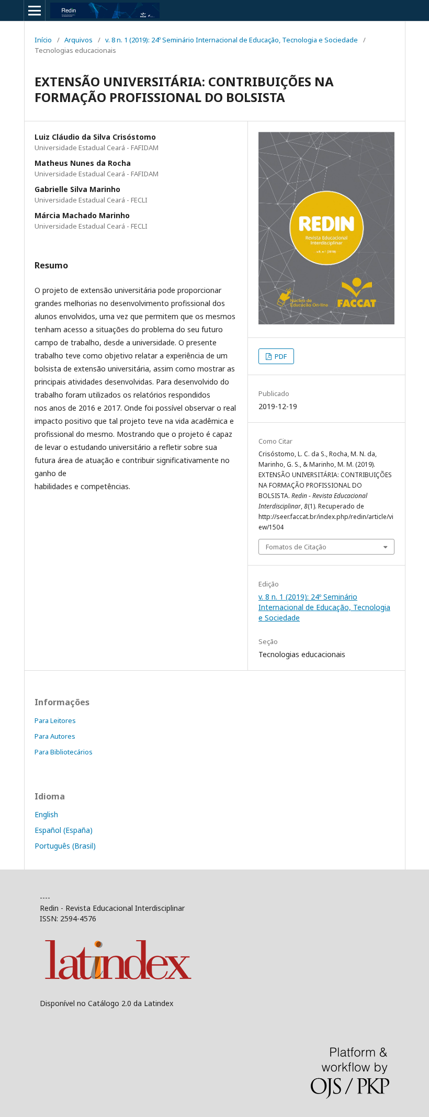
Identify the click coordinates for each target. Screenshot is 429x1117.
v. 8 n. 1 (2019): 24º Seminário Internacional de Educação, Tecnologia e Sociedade (231, 39)
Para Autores (55, 736)
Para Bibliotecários (64, 752)
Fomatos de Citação (296, 546)
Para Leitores (55, 720)
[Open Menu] (34, 10)
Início (43, 39)
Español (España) (64, 830)
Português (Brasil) (65, 846)
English (46, 814)
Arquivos (78, 39)
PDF (280, 356)
